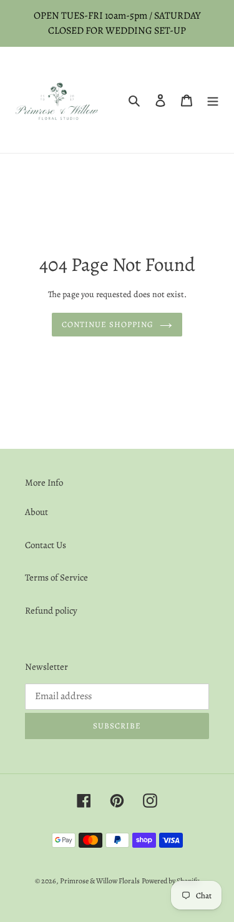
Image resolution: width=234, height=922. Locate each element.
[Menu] (213, 100)
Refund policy (51, 610)
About (36, 512)
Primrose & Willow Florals (100, 881)
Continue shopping (108, 324)
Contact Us (45, 545)
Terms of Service (56, 577)
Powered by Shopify (170, 881)
